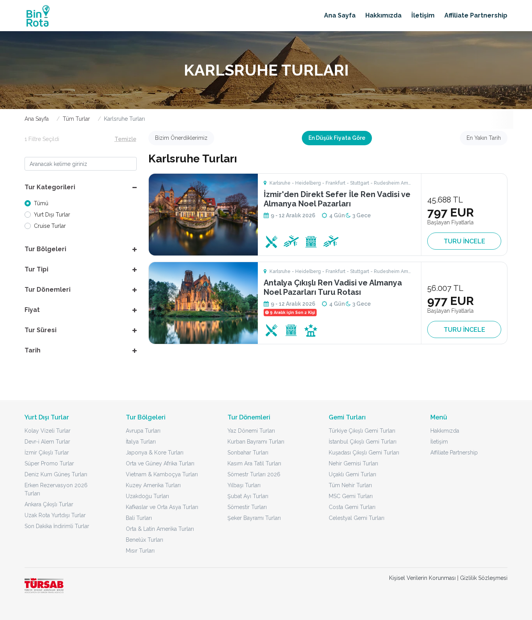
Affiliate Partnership (475, 15)
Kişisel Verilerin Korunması (422, 578)
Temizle (125, 139)
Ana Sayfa (340, 15)
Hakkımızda (383, 15)
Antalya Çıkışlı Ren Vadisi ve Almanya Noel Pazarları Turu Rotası (333, 287)
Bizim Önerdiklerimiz (181, 138)
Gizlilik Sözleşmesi (483, 578)
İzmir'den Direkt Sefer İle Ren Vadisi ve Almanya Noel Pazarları (337, 199)
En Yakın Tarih (484, 138)
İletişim (423, 15)
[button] (81, 187)
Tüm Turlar (76, 119)
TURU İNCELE (464, 241)
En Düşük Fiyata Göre (336, 138)
